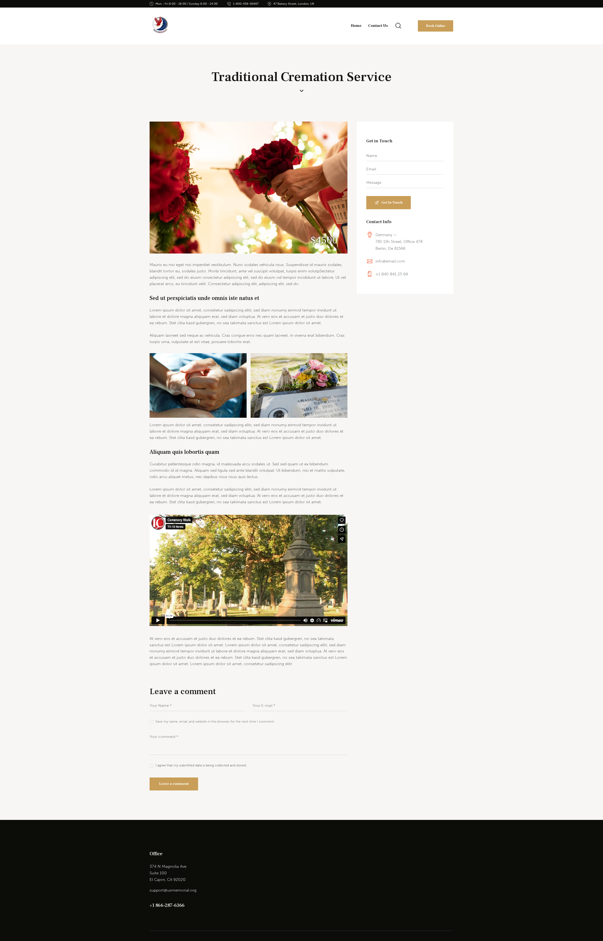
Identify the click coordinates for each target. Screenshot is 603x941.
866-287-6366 (170, 905)
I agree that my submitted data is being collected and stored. (201, 765)
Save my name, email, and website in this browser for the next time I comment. (215, 722)
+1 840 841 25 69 (391, 274)
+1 (152, 905)
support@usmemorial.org (173, 890)
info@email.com (390, 261)
